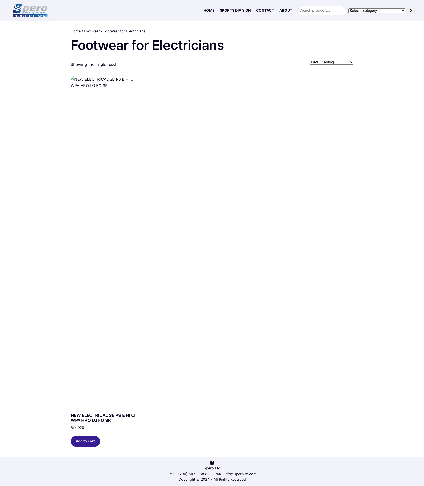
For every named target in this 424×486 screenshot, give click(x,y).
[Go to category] (411, 11)
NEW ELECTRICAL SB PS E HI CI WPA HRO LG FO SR (103, 418)
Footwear (92, 31)
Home (76, 31)
